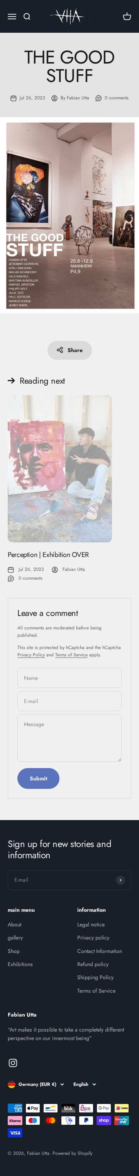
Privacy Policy (31, 654)
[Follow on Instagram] (13, 1063)
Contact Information (99, 951)
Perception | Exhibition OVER (48, 555)
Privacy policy (93, 937)
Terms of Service (71, 654)
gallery (15, 937)
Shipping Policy (95, 977)
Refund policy (92, 964)
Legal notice (91, 924)
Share (75, 350)
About (14, 924)
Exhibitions (20, 964)
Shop (14, 951)
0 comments (117, 97)
